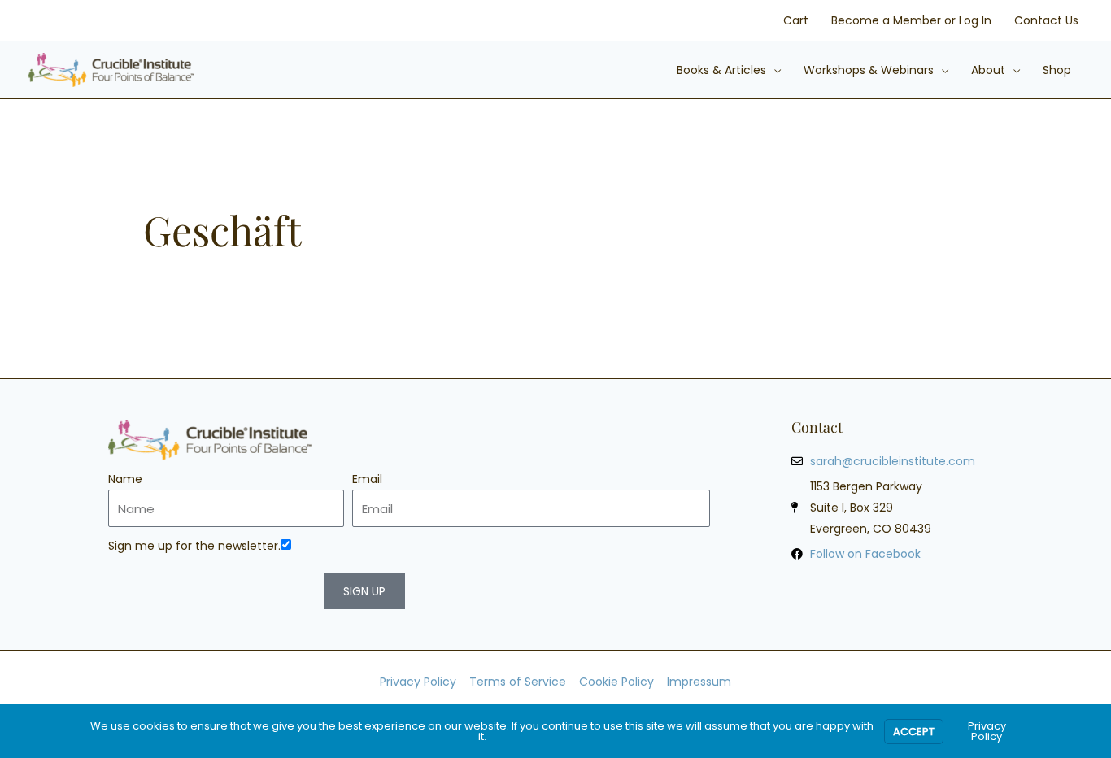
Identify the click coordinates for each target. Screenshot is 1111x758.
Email (367, 479)
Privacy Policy (987, 731)
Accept (914, 731)
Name (125, 479)
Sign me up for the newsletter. (194, 546)
